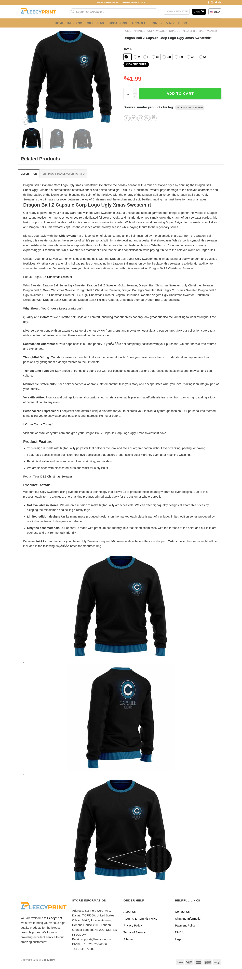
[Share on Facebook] (127, 118)
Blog (182, 23)
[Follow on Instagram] (212, 2)
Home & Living (162, 23)
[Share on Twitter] (133, 118)
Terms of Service (134, 932)
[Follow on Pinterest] (219, 2)
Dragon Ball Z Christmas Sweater (193, 30)
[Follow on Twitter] (216, 2)
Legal (178, 939)
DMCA (179, 932)
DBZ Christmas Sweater (190, 108)
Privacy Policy (132, 925)
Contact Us (182, 911)
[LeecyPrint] (40, 11)
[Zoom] (25, 121)
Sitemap (128, 939)
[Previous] (27, 76)
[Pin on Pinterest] (147, 118)
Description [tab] (29, 173)
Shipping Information (188, 918)
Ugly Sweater (157, 30)
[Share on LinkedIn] (153, 118)
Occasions (117, 23)
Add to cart (180, 93)
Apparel (139, 23)
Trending (74, 23)
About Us (129, 911)
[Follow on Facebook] (209, 2)
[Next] (112, 76)
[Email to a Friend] (140, 118)
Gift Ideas (95, 23)
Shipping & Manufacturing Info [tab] (64, 173)
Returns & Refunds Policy (140, 918)
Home (59, 23)
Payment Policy (185, 925)
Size (126, 48)
